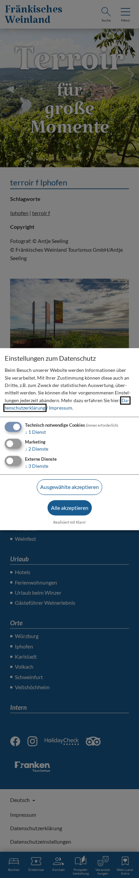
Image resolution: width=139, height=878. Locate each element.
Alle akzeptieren (69, 507)
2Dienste (36, 449)
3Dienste (36, 466)
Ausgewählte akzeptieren (69, 487)
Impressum (60, 408)
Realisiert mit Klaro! (69, 522)
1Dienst (35, 432)
